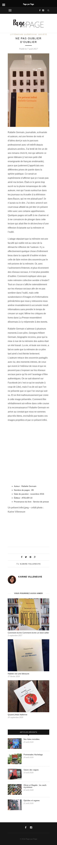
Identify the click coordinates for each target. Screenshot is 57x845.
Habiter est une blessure (18, 674)
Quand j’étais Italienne (17, 714)
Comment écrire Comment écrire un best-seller (28, 633)
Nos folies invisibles (32, 739)
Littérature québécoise (23, 34)
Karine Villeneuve (30, 564)
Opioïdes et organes (32, 800)
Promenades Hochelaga (33, 755)
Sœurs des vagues (31, 770)
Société (42, 34)
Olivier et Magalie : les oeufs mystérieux (35, 786)
